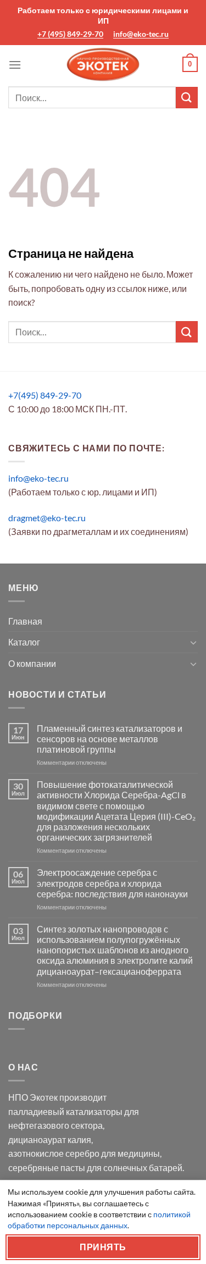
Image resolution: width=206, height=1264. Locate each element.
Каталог (24, 642)
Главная (25, 621)
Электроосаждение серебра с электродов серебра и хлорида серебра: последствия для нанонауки (112, 882)
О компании (32, 663)
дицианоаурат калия (49, 1139)
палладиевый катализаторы (65, 1111)
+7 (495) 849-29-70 (70, 33)
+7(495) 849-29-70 (44, 395)
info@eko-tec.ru (141, 33)
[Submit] (187, 97)
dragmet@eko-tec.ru (47, 517)
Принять (103, 1247)
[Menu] (14, 64)
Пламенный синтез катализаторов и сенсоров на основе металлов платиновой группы (109, 738)
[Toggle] (193, 642)
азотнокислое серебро (53, 1153)
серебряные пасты (46, 1167)
